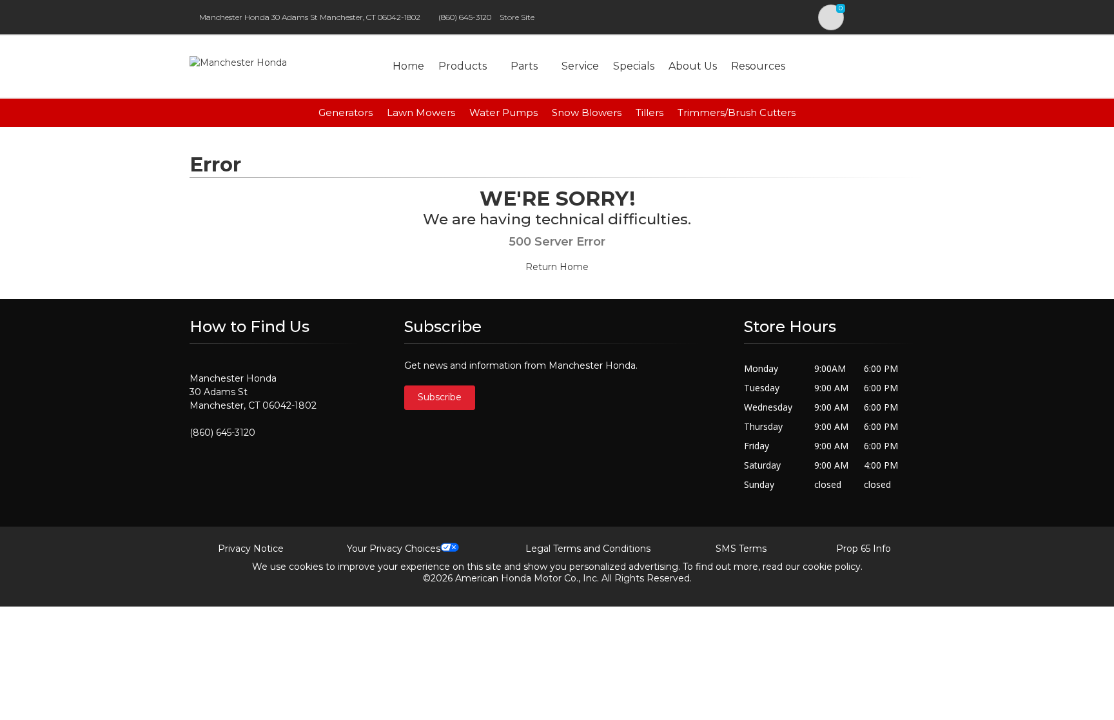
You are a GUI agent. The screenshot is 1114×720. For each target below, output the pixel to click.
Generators (345, 112)
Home (408, 66)
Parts (524, 66)
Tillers (649, 112)
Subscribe (440, 397)
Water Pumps (503, 112)
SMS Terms (741, 548)
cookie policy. (833, 566)
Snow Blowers (586, 112)
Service (580, 66)
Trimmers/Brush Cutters (737, 112)
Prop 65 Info (863, 548)
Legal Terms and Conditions (587, 548)
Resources (758, 66)
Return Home (557, 267)
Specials (633, 66)
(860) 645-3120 (464, 17)
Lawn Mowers (421, 112)
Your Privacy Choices (393, 548)
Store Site (517, 17)
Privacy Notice (251, 548)
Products (462, 66)
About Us (693, 66)
